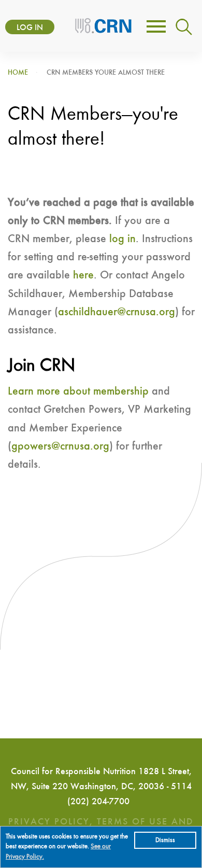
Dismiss (165, 840)
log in (122, 239)
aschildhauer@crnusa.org (116, 312)
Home (18, 72)
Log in (30, 28)
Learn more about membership (78, 391)
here (83, 275)
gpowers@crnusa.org (60, 446)
